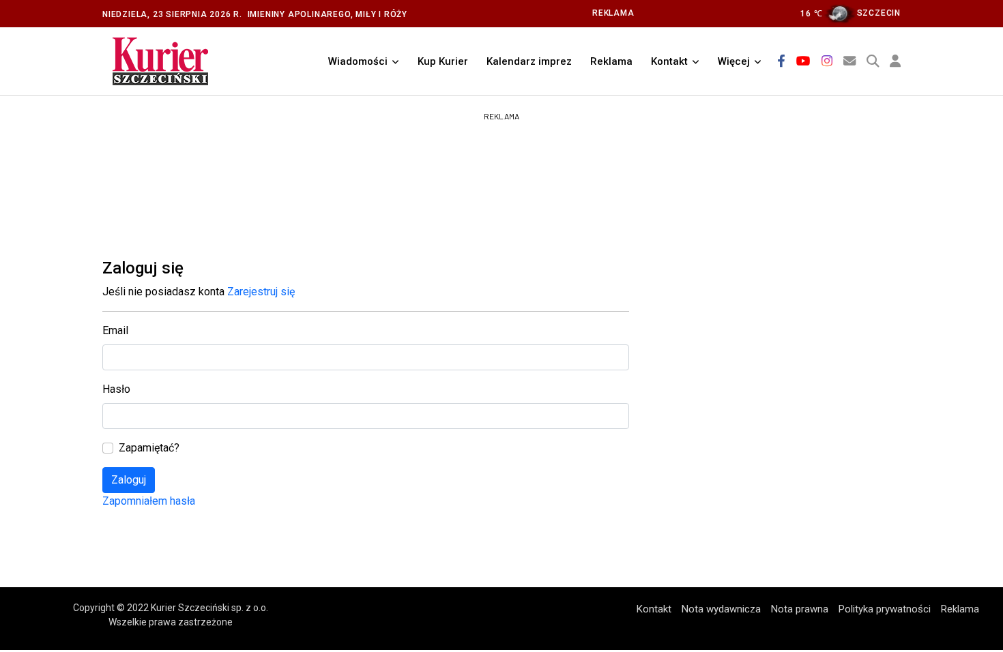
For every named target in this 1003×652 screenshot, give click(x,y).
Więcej (734, 61)
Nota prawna (799, 609)
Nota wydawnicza (721, 609)
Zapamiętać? (149, 447)
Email (115, 330)
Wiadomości (358, 61)
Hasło (116, 389)
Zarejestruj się (261, 291)
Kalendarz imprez (529, 61)
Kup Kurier (443, 61)
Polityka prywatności (885, 609)
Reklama (611, 61)
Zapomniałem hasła (148, 500)
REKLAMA (613, 13)
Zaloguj (128, 479)
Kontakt (669, 61)
